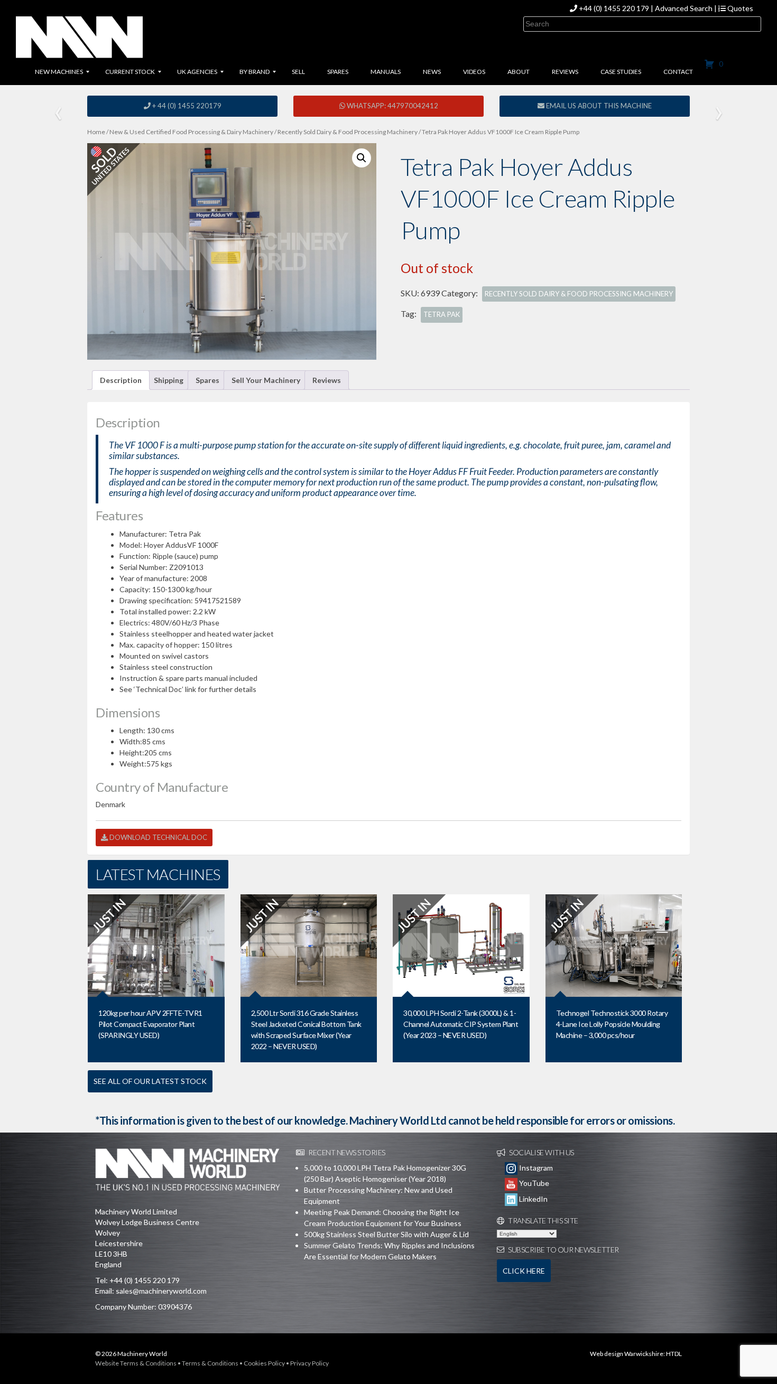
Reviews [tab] (326, 380)
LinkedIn (532, 1198)
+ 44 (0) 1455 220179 (186, 105)
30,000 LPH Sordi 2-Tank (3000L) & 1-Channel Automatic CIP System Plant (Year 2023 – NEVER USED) (460, 1024)
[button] (361, 157)
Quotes (739, 8)
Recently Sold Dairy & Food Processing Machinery (348, 132)
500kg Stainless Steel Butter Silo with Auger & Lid (386, 1234)
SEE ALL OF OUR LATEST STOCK (150, 1081)
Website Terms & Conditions (136, 1363)
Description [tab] (121, 380)
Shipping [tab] (168, 380)
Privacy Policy (309, 1363)
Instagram (535, 1167)
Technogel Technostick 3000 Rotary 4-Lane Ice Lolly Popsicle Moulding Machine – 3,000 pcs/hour (612, 1024)
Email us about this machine (598, 105)
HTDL (674, 1354)
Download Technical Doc (157, 837)
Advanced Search (684, 8)
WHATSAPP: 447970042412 (391, 105)
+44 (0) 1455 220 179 (614, 8)
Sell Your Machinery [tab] (266, 380)
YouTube (533, 1183)
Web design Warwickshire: (627, 1354)
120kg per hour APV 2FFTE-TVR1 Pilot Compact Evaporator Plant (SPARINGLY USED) (150, 1024)
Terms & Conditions (210, 1363)
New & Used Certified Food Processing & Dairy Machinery (191, 132)
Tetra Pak (441, 314)
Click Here (524, 1270)
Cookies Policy (264, 1363)
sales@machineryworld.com (161, 1290)
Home (96, 132)
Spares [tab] (207, 380)
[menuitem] (59, 72)
